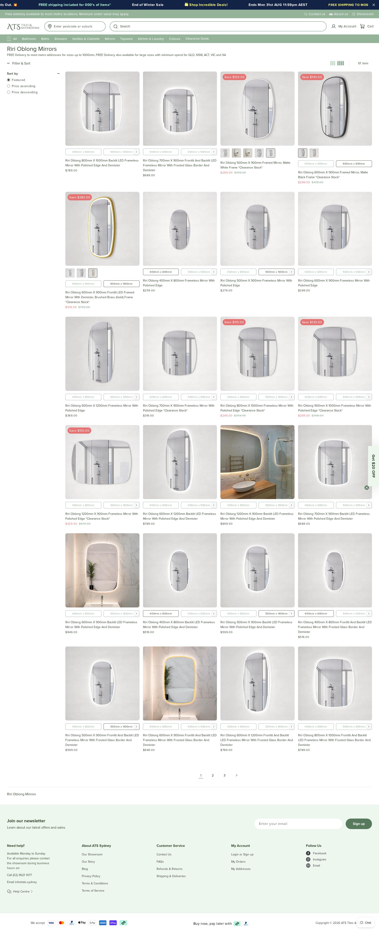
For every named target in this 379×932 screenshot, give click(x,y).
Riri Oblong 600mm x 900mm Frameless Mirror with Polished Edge (334, 282)
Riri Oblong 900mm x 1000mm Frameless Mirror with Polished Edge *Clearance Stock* (334, 408)
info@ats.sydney (26, 882)
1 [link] (201, 775)
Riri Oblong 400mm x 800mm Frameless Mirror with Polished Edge (179, 282)
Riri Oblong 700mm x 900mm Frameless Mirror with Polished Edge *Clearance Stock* (179, 408)
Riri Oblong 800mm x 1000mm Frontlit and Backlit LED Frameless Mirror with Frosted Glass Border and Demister (334, 740)
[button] (218, 26)
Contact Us (164, 854)
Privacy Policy (91, 876)
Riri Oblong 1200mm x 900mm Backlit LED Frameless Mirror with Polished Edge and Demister (256, 516)
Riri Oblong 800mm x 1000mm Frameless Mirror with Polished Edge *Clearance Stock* (256, 408)
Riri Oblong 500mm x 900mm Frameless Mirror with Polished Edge (256, 282)
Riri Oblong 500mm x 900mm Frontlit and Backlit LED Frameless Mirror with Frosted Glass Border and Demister (102, 740)
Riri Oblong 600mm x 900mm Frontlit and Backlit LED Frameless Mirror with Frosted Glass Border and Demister (180, 740)
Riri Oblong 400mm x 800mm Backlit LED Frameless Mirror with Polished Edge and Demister (179, 624)
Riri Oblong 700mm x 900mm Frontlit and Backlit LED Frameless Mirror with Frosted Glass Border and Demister (179, 165)
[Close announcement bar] (373, 5)
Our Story (88, 861)
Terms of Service (93, 890)
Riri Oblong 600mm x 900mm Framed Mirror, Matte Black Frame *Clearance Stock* (333, 174)
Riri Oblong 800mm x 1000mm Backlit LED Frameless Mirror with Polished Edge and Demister (102, 162)
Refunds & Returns (169, 869)
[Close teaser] (367, 487)
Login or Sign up (242, 854)
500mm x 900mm (121, 152)
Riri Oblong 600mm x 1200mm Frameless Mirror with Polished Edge (101, 408)
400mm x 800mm (83, 152)
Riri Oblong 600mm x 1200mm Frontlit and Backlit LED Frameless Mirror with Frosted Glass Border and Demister (256, 740)
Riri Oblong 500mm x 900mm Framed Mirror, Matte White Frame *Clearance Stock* (255, 165)
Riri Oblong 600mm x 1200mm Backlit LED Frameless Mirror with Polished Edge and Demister (179, 516)
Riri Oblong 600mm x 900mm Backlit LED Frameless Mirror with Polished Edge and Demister (101, 624)
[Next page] (236, 775)
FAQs (160, 861)
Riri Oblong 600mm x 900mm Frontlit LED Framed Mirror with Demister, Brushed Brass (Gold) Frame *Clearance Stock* (99, 297)
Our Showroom (92, 854)
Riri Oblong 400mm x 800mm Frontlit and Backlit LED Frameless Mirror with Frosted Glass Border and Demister (335, 627)
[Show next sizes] (136, 151)
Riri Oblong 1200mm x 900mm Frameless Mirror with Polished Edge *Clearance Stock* (101, 516)
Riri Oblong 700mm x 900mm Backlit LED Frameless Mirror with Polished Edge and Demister (334, 516)
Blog (85, 869)
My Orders (238, 861)
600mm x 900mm (354, 163)
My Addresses (241, 869)
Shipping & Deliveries (171, 876)
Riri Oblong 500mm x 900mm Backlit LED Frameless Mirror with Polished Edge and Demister (256, 624)
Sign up (359, 823)
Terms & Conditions (95, 883)
